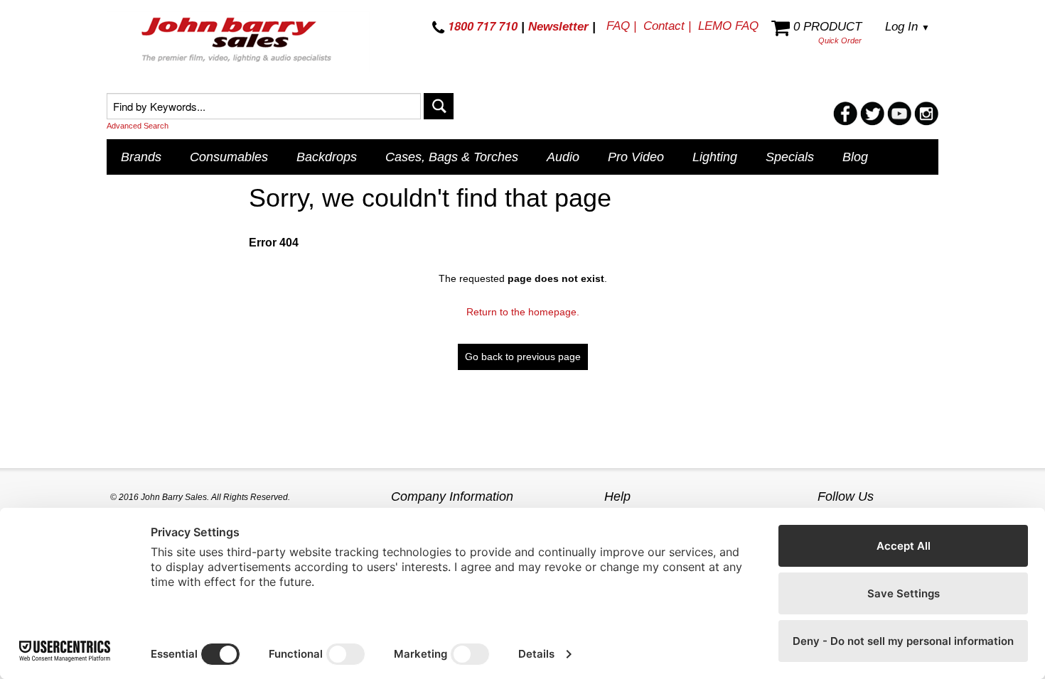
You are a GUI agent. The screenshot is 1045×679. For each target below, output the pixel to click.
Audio (563, 157)
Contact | (667, 26)
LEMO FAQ (728, 26)
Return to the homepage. (522, 311)
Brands (141, 157)
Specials (790, 157)
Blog (855, 157)
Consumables (229, 157)
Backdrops (326, 157)
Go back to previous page (523, 356)
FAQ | (621, 26)
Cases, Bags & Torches (451, 157)
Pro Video (636, 157)
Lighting (714, 157)
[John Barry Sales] (238, 41)
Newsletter (558, 26)
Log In (907, 26)
